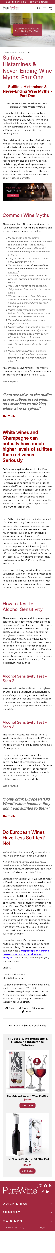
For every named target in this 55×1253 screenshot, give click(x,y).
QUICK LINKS (15, 1203)
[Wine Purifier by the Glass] (27, 192)
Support (12, 1212)
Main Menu (14, 1221)
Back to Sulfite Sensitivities (29, 1025)
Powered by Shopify (41, 1228)
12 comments (10, 52)
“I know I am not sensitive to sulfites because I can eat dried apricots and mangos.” (28, 268)
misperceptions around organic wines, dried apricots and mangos (26, 954)
